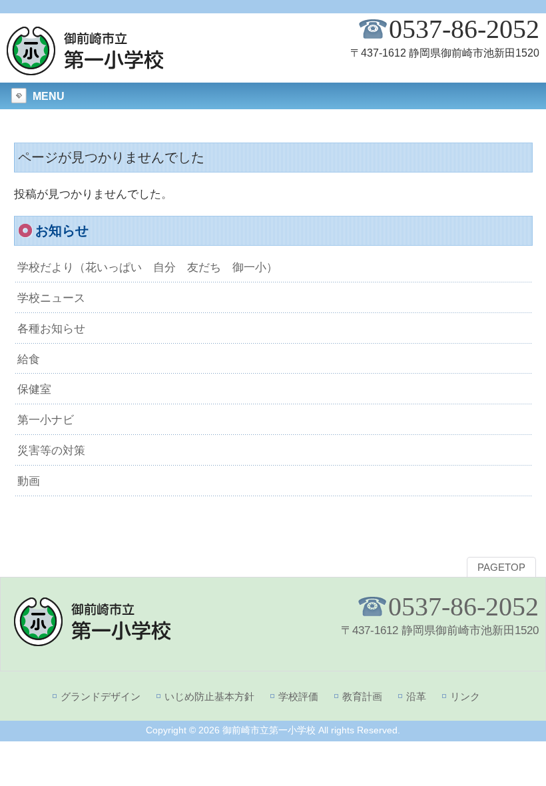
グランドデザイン (100, 696)
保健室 (34, 389)
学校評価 (298, 696)
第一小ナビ (45, 419)
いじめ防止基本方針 (209, 696)
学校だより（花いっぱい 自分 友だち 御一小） (147, 267)
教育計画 (362, 696)
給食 (28, 359)
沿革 (416, 696)
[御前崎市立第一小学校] (85, 70)
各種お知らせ (51, 328)
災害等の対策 (51, 450)
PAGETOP (501, 567)
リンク (465, 696)
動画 (28, 481)
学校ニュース (51, 297)
